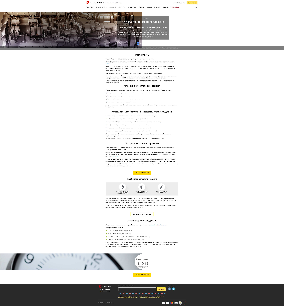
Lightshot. (115, 156)
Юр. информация (160, 296)
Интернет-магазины (101, 7)
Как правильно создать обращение (115, 48)
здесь (160, 122)
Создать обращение (142, 173)
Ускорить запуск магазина (142, 214)
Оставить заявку (192, 2)
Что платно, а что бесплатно (134, 48)
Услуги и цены (132, 7)
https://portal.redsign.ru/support (159, 225)
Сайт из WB (122, 7)
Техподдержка (175, 7)
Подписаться (161, 289)
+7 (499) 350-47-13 (179, 3)
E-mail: (105, 291)
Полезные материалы (153, 7)
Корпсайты (113, 7)
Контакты (147, 296)
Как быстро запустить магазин (151, 48)
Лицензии (142, 7)
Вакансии (153, 296)
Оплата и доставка (129, 296)
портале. (108, 64)
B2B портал (90, 7)
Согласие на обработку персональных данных (150, 297)
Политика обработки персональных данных (128, 297)
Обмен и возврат (139, 296)
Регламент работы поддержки (170, 48)
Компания (165, 7)
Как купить (120, 296)
